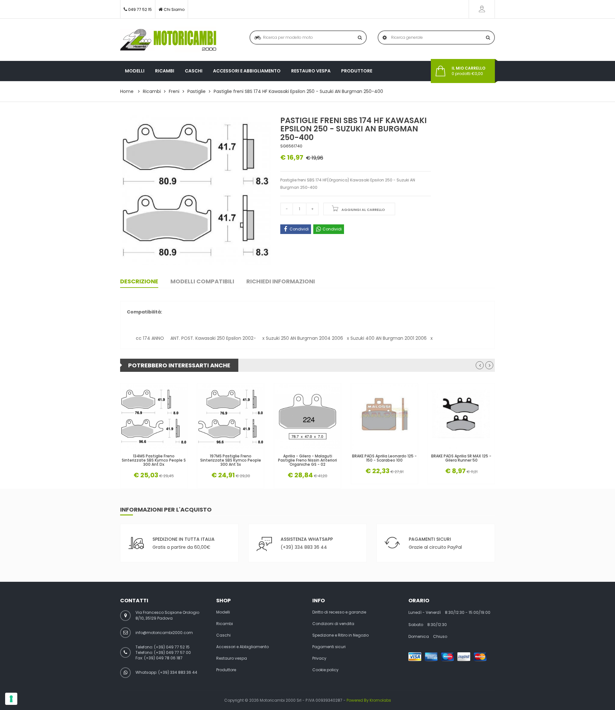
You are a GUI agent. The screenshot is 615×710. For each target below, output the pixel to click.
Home (127, 91)
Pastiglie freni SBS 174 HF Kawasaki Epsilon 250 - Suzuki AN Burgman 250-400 (298, 91)
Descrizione (139, 281)
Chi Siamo (174, 9)
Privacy (319, 658)
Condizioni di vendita (333, 623)
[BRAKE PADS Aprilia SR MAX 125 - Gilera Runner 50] (461, 416)
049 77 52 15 (140, 9)
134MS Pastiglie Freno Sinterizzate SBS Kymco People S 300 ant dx (154, 460)
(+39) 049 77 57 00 (172, 652)
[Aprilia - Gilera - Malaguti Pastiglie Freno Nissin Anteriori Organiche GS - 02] (307, 416)
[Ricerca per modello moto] (360, 37)
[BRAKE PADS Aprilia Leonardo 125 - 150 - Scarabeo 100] (384, 416)
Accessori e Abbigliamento (247, 71)
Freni (174, 91)
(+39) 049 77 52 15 (172, 647)
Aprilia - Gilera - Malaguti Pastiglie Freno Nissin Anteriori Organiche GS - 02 (307, 460)
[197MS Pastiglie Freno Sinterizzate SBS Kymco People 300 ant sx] (230, 416)
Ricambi (164, 71)
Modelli (134, 71)
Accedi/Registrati (482, 9)
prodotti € (468, 71)
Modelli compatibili (202, 281)
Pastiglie (196, 91)
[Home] (168, 40)
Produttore (356, 71)
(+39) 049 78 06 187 (163, 658)
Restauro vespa (311, 71)
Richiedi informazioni (280, 281)
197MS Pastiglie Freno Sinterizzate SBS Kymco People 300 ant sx (230, 460)
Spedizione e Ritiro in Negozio (340, 635)
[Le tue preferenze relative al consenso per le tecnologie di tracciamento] (11, 699)
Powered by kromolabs (369, 700)
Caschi (193, 71)
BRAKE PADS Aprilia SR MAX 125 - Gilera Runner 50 (461, 458)
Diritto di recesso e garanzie (339, 612)
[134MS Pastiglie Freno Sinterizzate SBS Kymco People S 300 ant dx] (153, 416)
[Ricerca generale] (488, 37)
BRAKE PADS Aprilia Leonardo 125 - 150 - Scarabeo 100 (384, 458)
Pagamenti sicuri (329, 646)
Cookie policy (325, 669)
